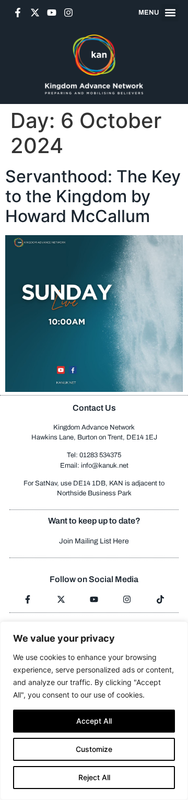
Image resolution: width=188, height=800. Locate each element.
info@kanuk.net (104, 465)
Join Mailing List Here (94, 541)
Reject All (94, 777)
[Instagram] (68, 12)
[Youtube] (51, 12)
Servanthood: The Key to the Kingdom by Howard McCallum (93, 196)
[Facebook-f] (17, 12)
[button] (170, 12)
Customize (94, 749)
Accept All (94, 720)
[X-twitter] (34, 12)
